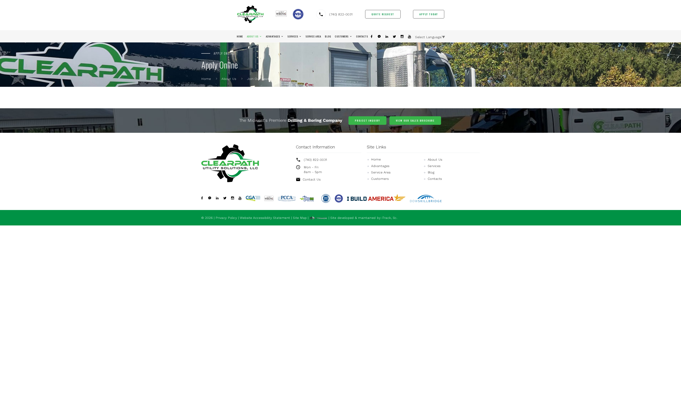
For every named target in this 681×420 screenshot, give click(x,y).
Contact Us (312, 179)
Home (240, 36)
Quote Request (383, 14)
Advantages (273, 36)
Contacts (362, 36)
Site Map (300, 218)
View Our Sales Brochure (415, 120)
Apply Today (428, 14)
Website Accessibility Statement (265, 218)
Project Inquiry (367, 120)
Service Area (313, 36)
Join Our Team (258, 79)
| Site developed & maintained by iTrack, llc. (362, 218)
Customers (341, 36)
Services (292, 36)
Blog (328, 36)
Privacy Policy (226, 218)
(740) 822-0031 (341, 14)
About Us (252, 36)
